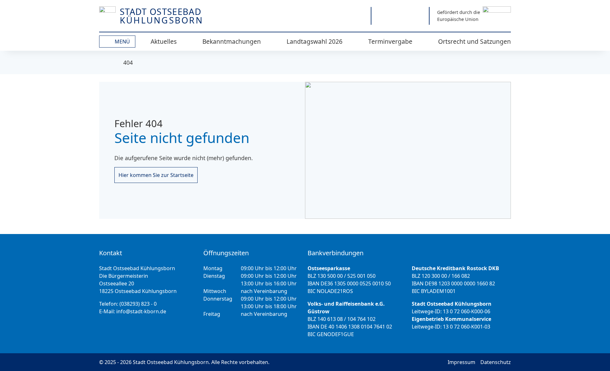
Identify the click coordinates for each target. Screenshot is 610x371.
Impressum (461, 362)
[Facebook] (400, 16)
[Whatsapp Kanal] (417, 16)
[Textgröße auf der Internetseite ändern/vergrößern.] (357, 16)
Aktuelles (164, 41)
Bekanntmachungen (231, 41)
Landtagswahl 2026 (314, 41)
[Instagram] (382, 16)
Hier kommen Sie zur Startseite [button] (156, 175)
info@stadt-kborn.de (141, 311)
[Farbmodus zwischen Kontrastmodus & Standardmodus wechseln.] (335, 16)
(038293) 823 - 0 (138, 303)
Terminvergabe (390, 41)
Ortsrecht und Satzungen (474, 41)
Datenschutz (495, 362)
